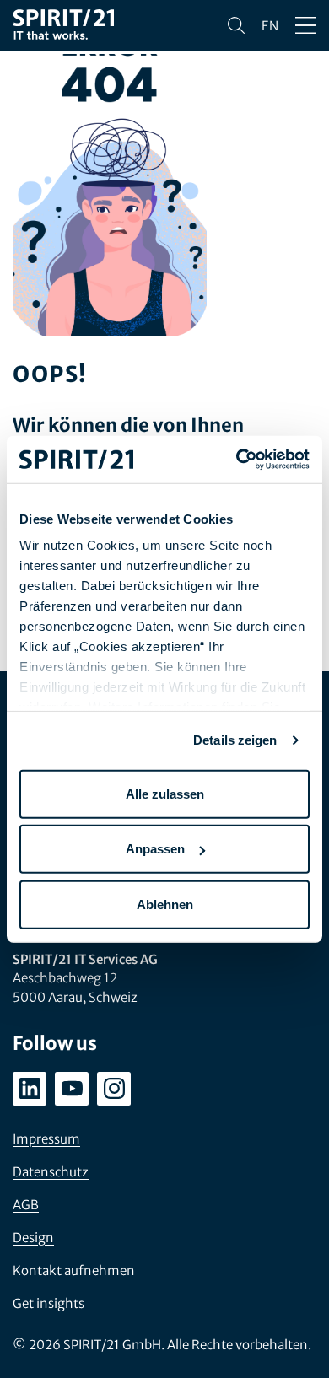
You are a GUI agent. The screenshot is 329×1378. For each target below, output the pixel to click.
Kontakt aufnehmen (74, 1270)
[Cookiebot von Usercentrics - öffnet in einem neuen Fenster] (237, 460)
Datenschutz (51, 1172)
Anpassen (155, 849)
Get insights (48, 1303)
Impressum (46, 1139)
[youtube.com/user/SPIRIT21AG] (72, 1089)
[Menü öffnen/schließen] (306, 25)
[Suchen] (236, 25)
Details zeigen (235, 740)
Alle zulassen (165, 793)
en (270, 26)
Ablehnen (165, 903)
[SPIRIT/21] (63, 25)
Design (33, 1238)
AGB (26, 1205)
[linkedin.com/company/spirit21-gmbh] (29, 1089)
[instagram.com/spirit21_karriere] (114, 1089)
